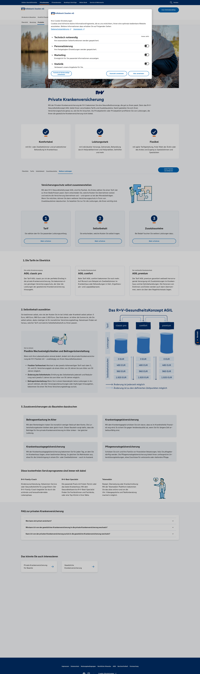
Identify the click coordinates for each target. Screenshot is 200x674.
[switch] (146, 46)
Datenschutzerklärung (60, 29)
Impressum (78, 29)
